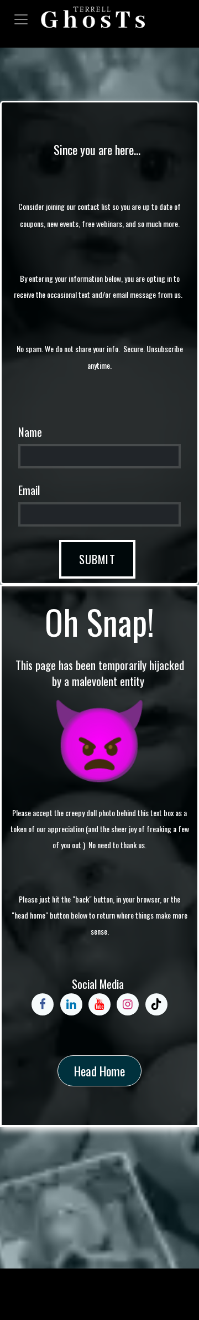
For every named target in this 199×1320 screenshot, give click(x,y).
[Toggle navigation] (21, 18)
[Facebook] (43, 1004)
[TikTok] (156, 1004)
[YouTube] (99, 1004)
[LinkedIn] (71, 1004)
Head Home (99, 1070)
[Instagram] (128, 1004)
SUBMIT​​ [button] (97, 559)
